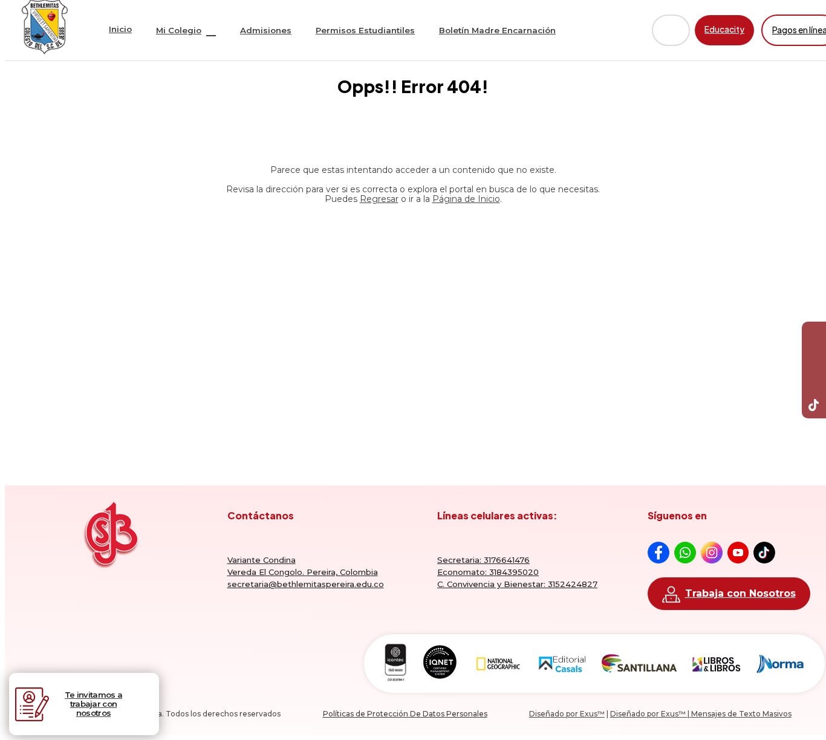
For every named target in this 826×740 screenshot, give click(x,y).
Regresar (379, 198)
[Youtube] (814, 358)
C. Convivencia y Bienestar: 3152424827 (517, 584)
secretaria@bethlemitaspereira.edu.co (305, 584)
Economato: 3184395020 (488, 572)
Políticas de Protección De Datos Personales (405, 713)
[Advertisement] (413, 319)
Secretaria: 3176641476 (483, 560)
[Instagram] (814, 382)
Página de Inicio (466, 198)
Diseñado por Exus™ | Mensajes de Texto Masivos (701, 713)
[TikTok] (814, 406)
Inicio (120, 29)
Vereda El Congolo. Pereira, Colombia (302, 572)
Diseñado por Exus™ (567, 713)
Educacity (724, 29)
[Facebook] (814, 334)
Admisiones (265, 30)
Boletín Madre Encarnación (497, 30)
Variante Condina (261, 560)
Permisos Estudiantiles (365, 30)
